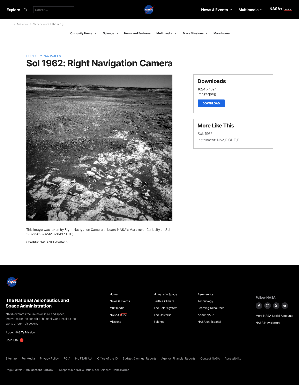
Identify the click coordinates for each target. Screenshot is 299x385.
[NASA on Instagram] (267, 305)
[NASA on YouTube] (285, 305)
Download (211, 103)
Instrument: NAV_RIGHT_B (218, 140)
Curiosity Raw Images (43, 56)
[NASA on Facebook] (259, 305)
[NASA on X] (276, 305)
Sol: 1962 (205, 134)
